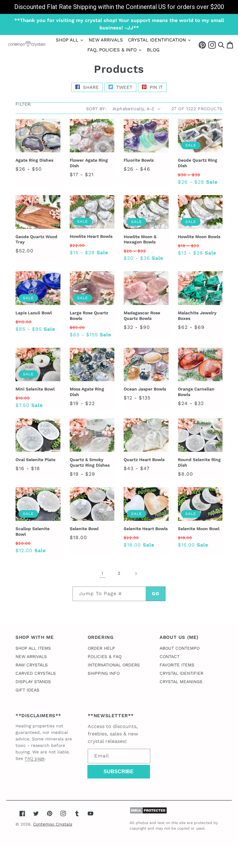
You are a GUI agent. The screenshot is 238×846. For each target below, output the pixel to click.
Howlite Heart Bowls (91, 236)
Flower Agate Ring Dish (89, 163)
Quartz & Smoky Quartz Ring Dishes (90, 462)
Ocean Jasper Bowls (145, 388)
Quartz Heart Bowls (144, 459)
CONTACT (169, 656)
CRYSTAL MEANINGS (181, 681)
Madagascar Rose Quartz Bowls (142, 315)
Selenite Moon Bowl (198, 528)
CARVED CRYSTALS (35, 673)
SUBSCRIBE (119, 771)
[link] (119, 7)
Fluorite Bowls (139, 160)
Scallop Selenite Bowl (32, 531)
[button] (221, 44)
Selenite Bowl (84, 528)
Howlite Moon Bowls (199, 236)
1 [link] (102, 573)
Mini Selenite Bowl (35, 388)
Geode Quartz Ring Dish (197, 163)
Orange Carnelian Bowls (196, 391)
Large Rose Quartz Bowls (89, 315)
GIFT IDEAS (27, 689)
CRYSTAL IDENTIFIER (181, 673)
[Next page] (136, 573)
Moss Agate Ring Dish (87, 391)
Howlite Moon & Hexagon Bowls (140, 239)
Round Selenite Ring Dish (199, 462)
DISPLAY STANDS (33, 681)
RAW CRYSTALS (31, 664)
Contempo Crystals (52, 824)
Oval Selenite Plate (35, 459)
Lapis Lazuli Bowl (33, 312)
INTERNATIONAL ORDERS (114, 664)
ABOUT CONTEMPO (180, 648)
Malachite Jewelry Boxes (197, 315)
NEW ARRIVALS (31, 656)
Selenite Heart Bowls (146, 528)
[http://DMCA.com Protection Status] (148, 812)
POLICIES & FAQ (104, 656)
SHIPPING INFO (104, 673)
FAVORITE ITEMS (177, 664)
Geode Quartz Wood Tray (36, 239)
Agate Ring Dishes (34, 160)
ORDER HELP (101, 648)
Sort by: (96, 108)
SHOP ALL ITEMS (33, 648)
